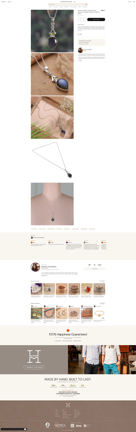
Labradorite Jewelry (75, 228)
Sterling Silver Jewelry (51, 228)
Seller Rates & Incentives (67, 414)
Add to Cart (96, 19)
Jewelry (50, 6)
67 (94, 265)
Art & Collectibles (73, 6)
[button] (4, 1)
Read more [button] (80, 30)
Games (79, 6)
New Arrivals (85, 6)
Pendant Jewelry (91, 228)
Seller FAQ (64, 413)
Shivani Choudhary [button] (88, 49)
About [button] (75, 410)
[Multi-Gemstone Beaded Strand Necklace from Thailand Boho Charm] (49, 313)
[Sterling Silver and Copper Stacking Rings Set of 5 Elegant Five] (62, 289)
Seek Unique (35, 367)
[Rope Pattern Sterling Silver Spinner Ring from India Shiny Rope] (99, 289)
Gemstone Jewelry (42, 228)
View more (102, 303)
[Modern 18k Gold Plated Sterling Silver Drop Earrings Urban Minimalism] (37, 313)
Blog (75, 417)
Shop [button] (57, 410)
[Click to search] (86, 4)
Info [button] (63, 410)
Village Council (76, 414)
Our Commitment (77, 413)
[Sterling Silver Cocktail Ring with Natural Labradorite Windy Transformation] (49, 289)
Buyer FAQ (64, 411)
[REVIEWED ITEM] (39, 246)
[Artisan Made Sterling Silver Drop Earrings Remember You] (62, 313)
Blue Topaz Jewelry (84, 228)
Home (57, 413)
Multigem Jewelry (67, 228)
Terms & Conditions (66, 417)
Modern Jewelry (34, 228)
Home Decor (56, 6)
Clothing (61, 6)
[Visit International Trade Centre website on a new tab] (87, 425)
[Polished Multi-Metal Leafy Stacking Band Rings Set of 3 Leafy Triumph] (37, 289)
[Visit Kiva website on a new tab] (78, 426)
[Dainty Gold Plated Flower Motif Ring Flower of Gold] (99, 313)
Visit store (102, 281)
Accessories (66, 6)
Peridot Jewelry (59, 228)
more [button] (80, 60)
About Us (9, 1)
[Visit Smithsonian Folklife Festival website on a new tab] (72, 425)
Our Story (76, 416)
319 (89, 265)
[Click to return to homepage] (68, 1)
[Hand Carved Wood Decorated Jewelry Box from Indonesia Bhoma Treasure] (87, 313)
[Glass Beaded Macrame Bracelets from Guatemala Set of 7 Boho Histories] (74, 313)
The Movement (77, 411)
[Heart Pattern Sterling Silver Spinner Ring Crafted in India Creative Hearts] (74, 289)
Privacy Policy (65, 416)
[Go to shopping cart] (134, 2)
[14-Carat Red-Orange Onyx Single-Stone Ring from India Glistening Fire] (87, 289)
